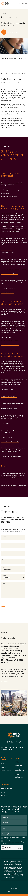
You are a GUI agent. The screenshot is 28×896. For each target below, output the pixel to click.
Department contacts (15, 58)
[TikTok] (20, 742)
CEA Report (18, 762)
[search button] (20, 3)
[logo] (5, 3)
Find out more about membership (9, 196)
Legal (11, 888)
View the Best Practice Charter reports (10, 344)
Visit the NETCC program (7, 423)
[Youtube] (17, 742)
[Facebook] (7, 742)
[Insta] (9, 742)
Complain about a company (7, 252)
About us (3, 767)
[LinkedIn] (12, 742)
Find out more (4, 681)
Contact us (4, 764)
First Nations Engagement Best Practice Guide (19, 775)
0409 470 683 (22, 485)
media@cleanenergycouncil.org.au (9, 485)
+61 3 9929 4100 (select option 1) (9, 396)
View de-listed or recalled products (9, 273)
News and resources (6, 788)
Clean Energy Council (13, 891)
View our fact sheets (6, 337)
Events (3, 792)
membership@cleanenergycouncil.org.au (10, 190)
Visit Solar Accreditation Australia (9, 408)
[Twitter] (14, 742)
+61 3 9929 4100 (5, 193)
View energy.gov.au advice (7, 292)
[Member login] (23, 3)
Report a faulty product (20, 269)
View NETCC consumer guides (8, 288)
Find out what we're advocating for (9, 340)
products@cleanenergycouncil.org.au (10, 392)
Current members (6, 770)
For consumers (5, 795)
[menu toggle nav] (26, 3)
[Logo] (14, 735)
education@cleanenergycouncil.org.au (10, 441)
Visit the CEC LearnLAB (6, 437)
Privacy (16, 888)
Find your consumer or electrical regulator (11, 456)
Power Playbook (19, 765)
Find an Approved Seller (6, 249)
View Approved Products (7, 269)
